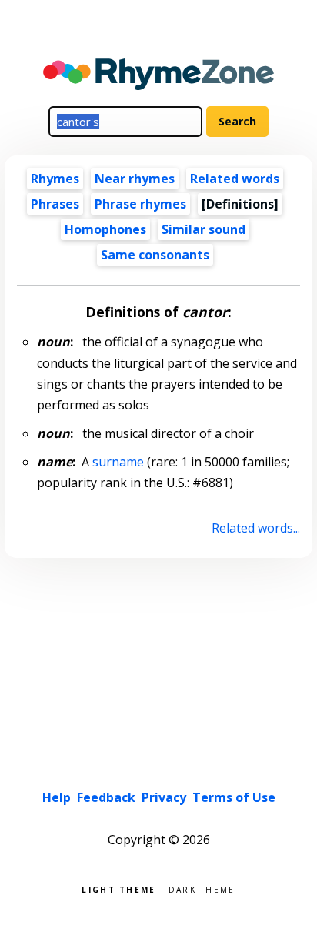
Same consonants (155, 254)
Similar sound (203, 229)
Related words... (255, 527)
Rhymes (55, 178)
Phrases (55, 203)
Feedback (106, 797)
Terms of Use (233, 797)
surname (118, 461)
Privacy (164, 797)
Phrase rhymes (140, 203)
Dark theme (202, 888)
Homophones (105, 229)
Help (56, 797)
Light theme (118, 888)
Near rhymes (135, 178)
